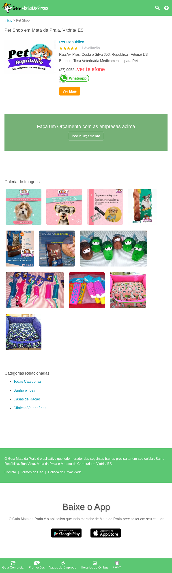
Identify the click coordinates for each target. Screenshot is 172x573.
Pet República (71, 42)
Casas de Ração (26, 399)
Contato (10, 472)
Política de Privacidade (65, 472)
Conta (117, 567)
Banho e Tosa (24, 390)
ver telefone (91, 69)
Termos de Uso (32, 472)
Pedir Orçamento (86, 136)
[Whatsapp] (111, 78)
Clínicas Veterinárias (29, 408)
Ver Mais (69, 91)
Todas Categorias (27, 381)
